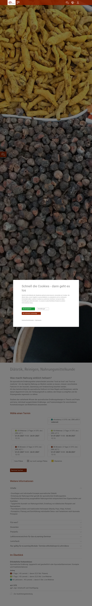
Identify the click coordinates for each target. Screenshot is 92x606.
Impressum (38, 320)
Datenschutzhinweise (28, 320)
